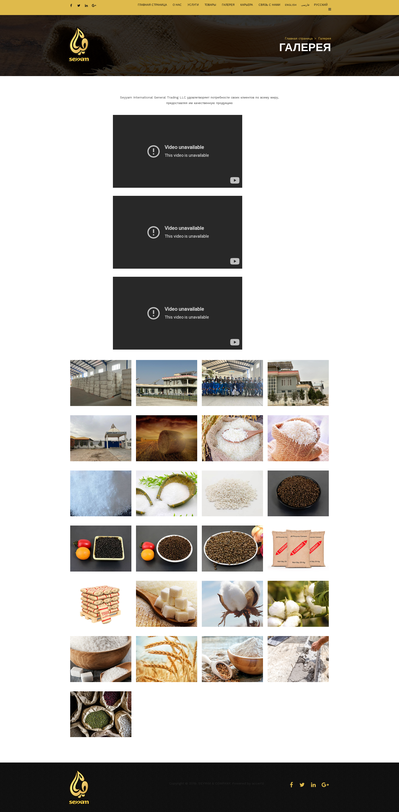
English (290, 4)
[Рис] (232, 438)
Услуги (193, 4)
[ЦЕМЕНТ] (298, 549)
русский (321, 4)
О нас (177, 4)
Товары (210, 4)
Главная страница (152, 4)
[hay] (100, 383)
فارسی (305, 4)
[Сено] (166, 438)
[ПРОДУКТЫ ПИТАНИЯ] (166, 659)
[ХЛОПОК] (232, 604)
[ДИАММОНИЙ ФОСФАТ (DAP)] (232, 494)
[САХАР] (166, 604)
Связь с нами (269, 4)
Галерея (228, 4)
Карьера (246, 4)
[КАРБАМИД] (100, 494)
